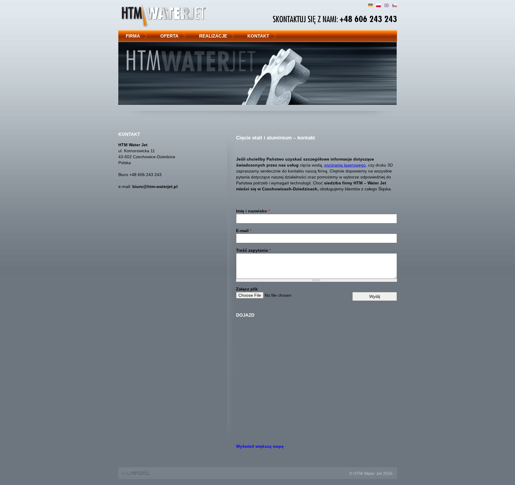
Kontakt (258, 35)
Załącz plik (247, 289)
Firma (133, 35)
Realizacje (213, 35)
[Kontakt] (394, 5)
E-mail (243, 230)
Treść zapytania (253, 250)
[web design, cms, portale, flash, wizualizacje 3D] (137, 476)
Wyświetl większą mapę (260, 446)
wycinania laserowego (345, 165)
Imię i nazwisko (253, 211)
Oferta (169, 35)
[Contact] (386, 5)
